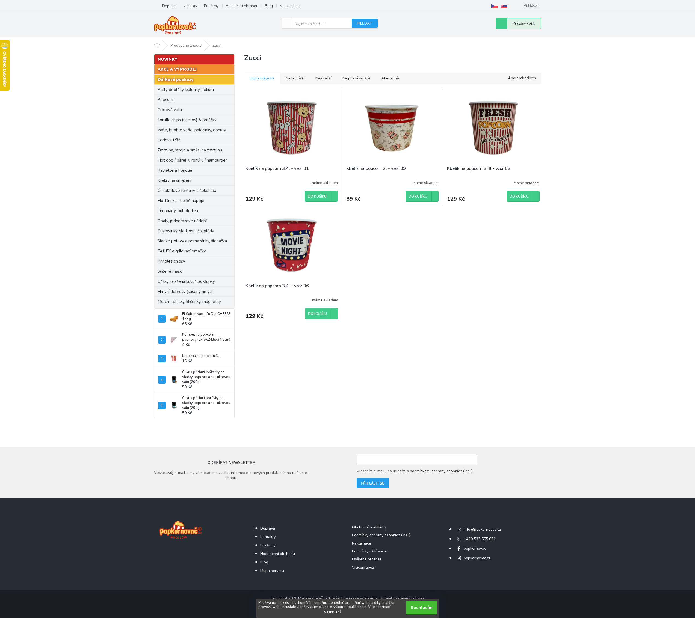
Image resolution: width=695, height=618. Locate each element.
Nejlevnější (295, 78)
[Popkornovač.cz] (494, 6)
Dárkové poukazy (175, 79)
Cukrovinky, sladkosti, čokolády (186, 231)
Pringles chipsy (171, 261)
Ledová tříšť (169, 140)
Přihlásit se (372, 483)
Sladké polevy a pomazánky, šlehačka (192, 241)
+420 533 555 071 (480, 539)
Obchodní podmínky (369, 527)
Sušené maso (170, 271)
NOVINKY (168, 59)
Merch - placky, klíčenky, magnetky (189, 301)
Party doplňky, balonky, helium (186, 89)
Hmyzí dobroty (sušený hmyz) (185, 291)
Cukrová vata (170, 109)
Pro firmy (211, 6)
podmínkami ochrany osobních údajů (441, 471)
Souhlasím (421, 608)
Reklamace (361, 543)
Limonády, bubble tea (178, 210)
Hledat (364, 23)
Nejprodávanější (356, 78)
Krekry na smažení (174, 180)
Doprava (169, 6)
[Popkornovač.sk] (504, 6)
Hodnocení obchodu (242, 6)
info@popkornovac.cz (482, 529)
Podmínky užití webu (369, 551)
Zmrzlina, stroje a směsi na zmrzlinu (190, 150)
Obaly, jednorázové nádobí (182, 221)
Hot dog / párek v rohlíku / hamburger (192, 160)
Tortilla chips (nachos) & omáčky (187, 120)
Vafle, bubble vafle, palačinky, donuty (192, 130)
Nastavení (332, 612)
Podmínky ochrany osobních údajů (381, 535)
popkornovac (475, 548)
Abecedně (390, 78)
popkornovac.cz (477, 558)
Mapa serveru (291, 6)
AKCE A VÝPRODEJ (177, 69)
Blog (269, 6)
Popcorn (165, 99)
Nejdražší (323, 78)
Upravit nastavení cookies (402, 598)
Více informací (379, 606)
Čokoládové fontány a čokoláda (187, 190)
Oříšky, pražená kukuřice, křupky (186, 281)
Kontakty (190, 6)
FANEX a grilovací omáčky (182, 251)
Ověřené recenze (366, 559)
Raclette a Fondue (175, 170)
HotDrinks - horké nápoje (181, 200)
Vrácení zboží (363, 567)
